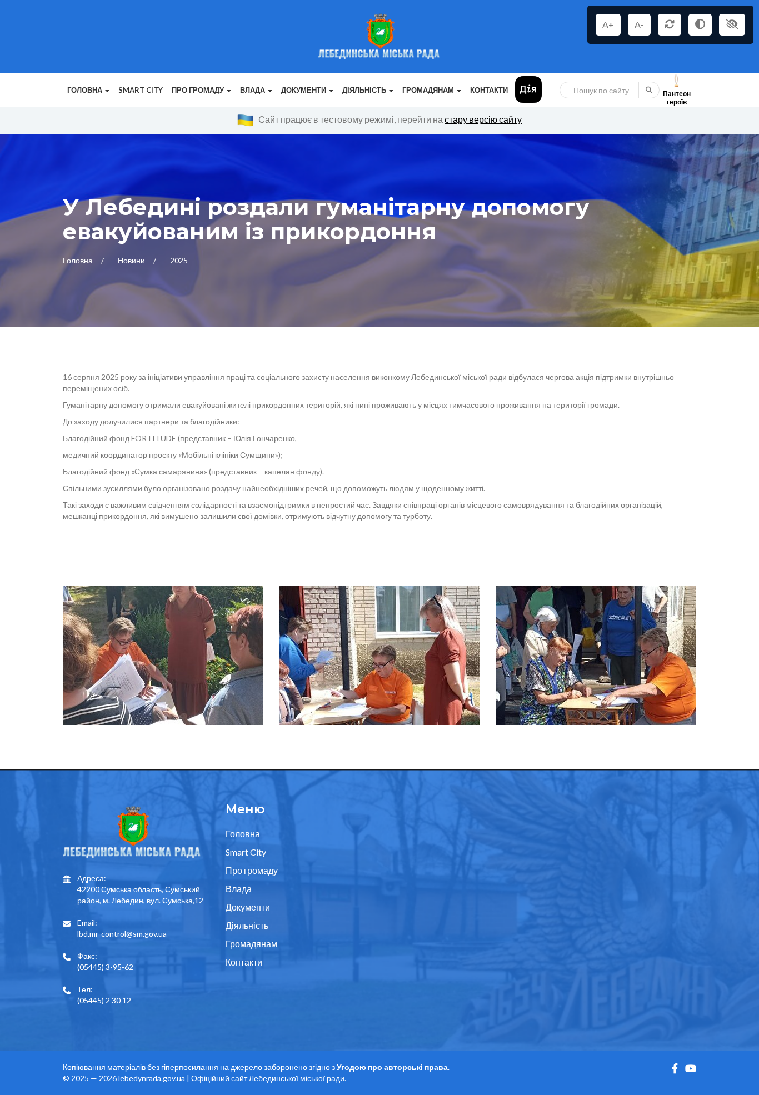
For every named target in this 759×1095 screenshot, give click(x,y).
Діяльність (247, 925)
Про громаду (252, 870)
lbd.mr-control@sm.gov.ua (122, 933)
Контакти (489, 90)
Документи (248, 907)
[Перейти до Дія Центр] (528, 88)
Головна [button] (85, 90)
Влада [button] (253, 90)
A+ (608, 24)
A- (639, 24)
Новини (132, 260)
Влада (239, 888)
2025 (179, 260)
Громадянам (251, 943)
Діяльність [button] (365, 90)
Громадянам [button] (429, 90)
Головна (78, 260)
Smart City (140, 90)
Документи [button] (304, 90)
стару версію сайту (483, 119)
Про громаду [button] (199, 90)
